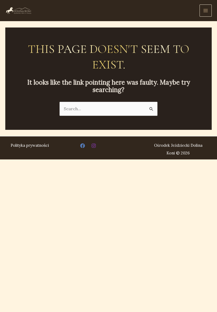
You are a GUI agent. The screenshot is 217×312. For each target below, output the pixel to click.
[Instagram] (93, 145)
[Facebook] (82, 145)
